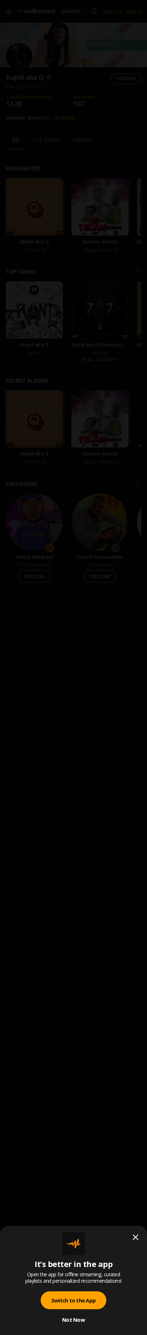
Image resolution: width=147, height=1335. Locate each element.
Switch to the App (73, 1300)
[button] (73, 667)
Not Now (73, 1319)
